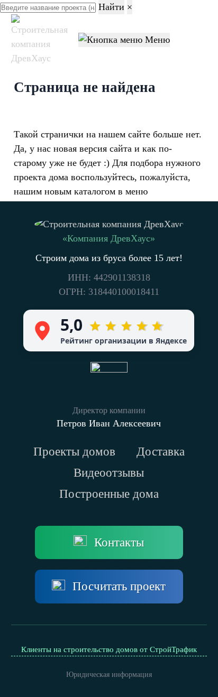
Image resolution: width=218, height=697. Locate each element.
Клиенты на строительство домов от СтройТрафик (109, 649)
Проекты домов (74, 451)
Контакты (119, 542)
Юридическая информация (109, 675)
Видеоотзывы (109, 472)
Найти (111, 7)
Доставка (161, 451)
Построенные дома (109, 493)
